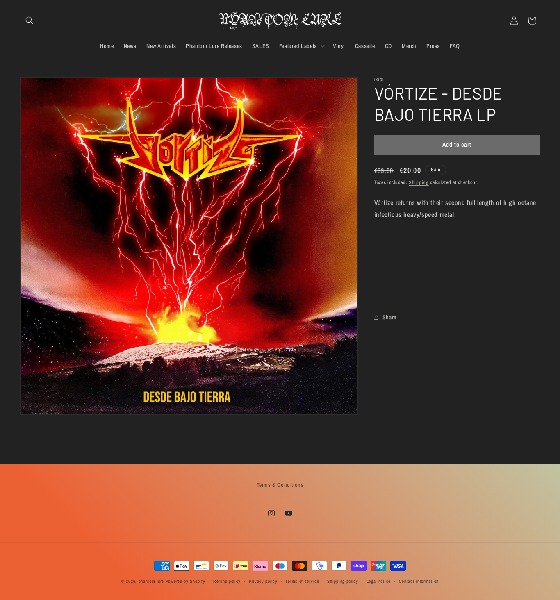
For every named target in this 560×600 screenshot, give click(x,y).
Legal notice (379, 581)
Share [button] (389, 317)
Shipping (419, 182)
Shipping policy (342, 581)
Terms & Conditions (280, 485)
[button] (29, 20)
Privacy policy (263, 581)
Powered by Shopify (185, 581)
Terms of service (302, 581)
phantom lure (151, 581)
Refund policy (227, 581)
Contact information (419, 581)
